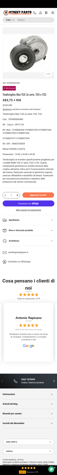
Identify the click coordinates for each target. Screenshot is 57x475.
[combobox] (28, 20)
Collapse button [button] (54, 467)
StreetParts (12, 460)
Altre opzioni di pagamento (28, 210)
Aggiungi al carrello (38, 195)
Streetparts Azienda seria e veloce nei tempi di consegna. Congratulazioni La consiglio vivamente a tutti (28, 337)
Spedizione (7, 109)
